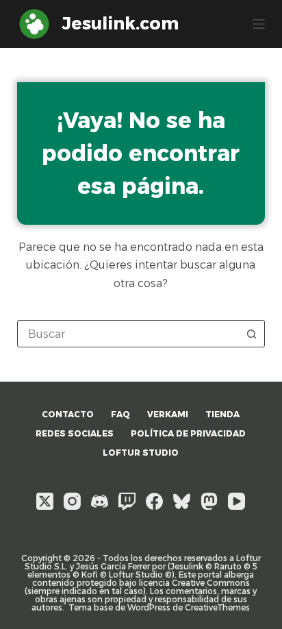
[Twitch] (127, 501)
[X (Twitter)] (44, 501)
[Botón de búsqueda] (251, 334)
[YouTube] (236, 501)
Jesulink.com (120, 23)
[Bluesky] (181, 501)
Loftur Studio (141, 452)
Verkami (167, 414)
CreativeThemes (217, 607)
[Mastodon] (209, 501)
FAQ (120, 414)
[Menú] (259, 24)
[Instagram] (72, 501)
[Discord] (99, 501)
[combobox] (128, 333)
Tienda (222, 414)
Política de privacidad (188, 433)
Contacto (68, 414)
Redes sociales (75, 433)
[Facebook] (154, 501)
